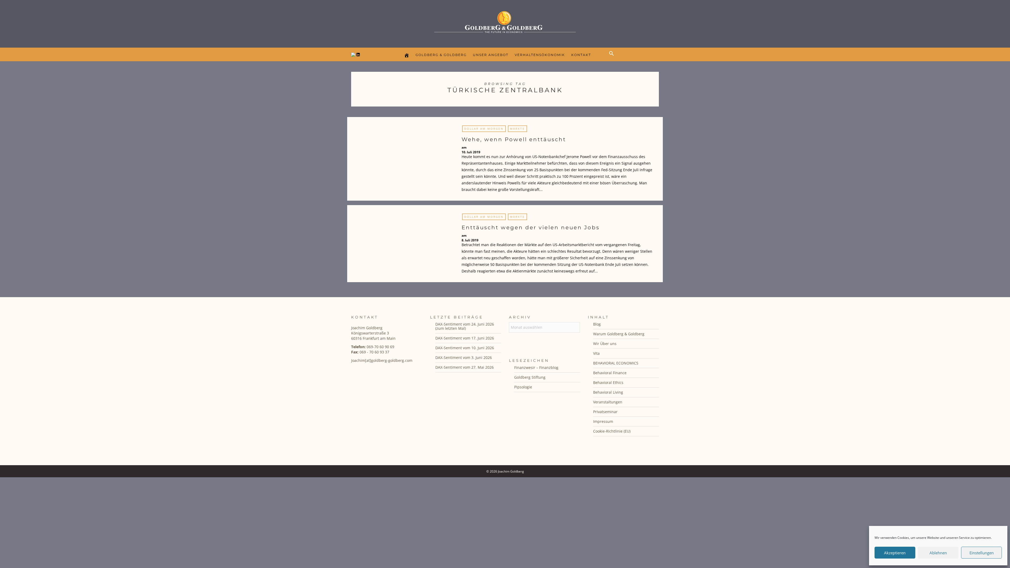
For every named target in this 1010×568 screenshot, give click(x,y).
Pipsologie (523, 386)
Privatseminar (605, 411)
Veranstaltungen (607, 401)
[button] (613, 58)
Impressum (603, 421)
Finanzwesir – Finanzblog (536, 367)
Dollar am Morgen (484, 128)
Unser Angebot (490, 55)
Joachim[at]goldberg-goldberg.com (381, 360)
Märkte (517, 128)
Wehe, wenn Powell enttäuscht (514, 139)
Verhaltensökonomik (540, 55)
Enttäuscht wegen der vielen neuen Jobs (531, 227)
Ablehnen (938, 552)
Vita (596, 353)
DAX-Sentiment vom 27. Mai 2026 (464, 367)
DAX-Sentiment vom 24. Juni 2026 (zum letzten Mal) (464, 326)
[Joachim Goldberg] (505, 22)
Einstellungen (981, 552)
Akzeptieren (895, 552)
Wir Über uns (605, 343)
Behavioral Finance (610, 372)
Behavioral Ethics (608, 382)
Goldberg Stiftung (530, 377)
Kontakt (581, 55)
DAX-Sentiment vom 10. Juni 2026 (464, 347)
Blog (597, 324)
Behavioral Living (608, 392)
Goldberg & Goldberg (441, 55)
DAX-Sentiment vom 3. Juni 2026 (463, 357)
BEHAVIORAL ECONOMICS (615, 363)
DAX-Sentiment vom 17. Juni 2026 (464, 338)
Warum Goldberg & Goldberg (618, 333)
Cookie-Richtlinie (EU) (611, 431)
